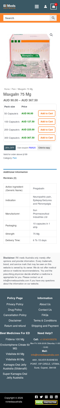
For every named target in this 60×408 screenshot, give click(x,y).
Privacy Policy (14, 304)
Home (7, 89)
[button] (51, 35)
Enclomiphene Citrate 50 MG (15, 346)
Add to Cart (46, 113)
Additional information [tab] (15, 172)
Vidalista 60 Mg (15, 354)
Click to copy (44, 147)
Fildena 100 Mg (15, 339)
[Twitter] (41, 396)
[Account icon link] (45, 6)
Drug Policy (15, 310)
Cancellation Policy (15, 315)
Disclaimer (15, 320)
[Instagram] (46, 396)
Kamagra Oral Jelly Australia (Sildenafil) (15, 366)
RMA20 (32, 147)
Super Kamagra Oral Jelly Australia (15, 375)
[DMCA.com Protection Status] (46, 402)
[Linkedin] (56, 396)
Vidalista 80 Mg (15, 359)
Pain (14, 89)
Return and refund (15, 326)
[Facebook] (36, 396)
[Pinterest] (51, 396)
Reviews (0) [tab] (9, 178)
